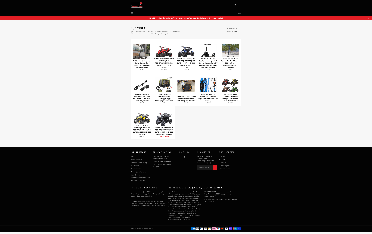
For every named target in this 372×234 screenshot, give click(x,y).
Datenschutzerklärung (139, 163)
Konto (239, 13)
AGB (132, 156)
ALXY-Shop (138, 228)
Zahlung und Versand (138, 172)
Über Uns (222, 156)
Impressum (135, 166)
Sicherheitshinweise (138, 180)
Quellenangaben (225, 166)
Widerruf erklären (225, 169)
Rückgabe (222, 163)
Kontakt (222, 159)
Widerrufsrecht (136, 169)
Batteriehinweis (136, 159)
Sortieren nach (232, 28)
